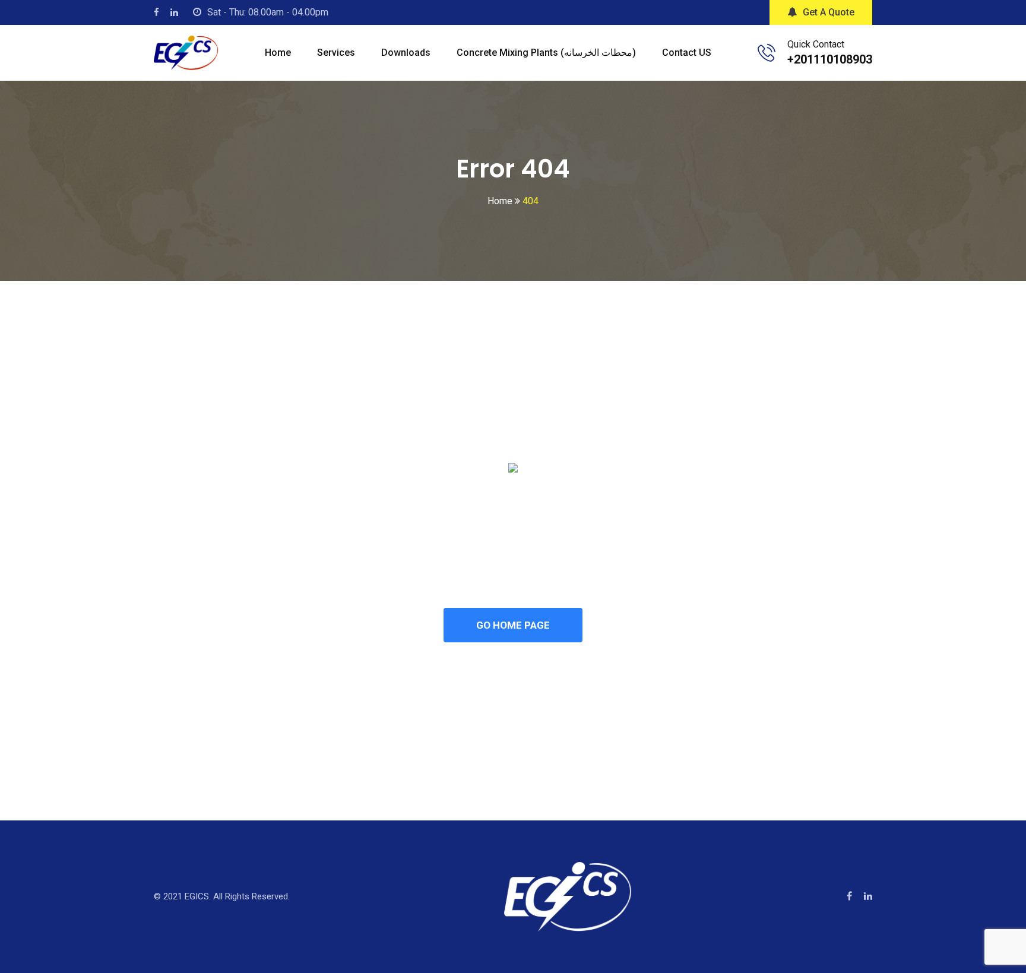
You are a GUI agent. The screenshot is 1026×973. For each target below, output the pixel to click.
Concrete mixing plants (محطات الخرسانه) (546, 52)
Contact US (686, 52)
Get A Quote (828, 12)
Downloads (405, 52)
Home (278, 52)
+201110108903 (829, 59)
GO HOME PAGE (513, 625)
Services (336, 52)
